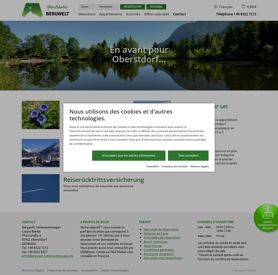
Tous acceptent (188, 155)
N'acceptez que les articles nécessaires (128, 155)
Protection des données (175, 166)
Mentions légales (200, 166)
